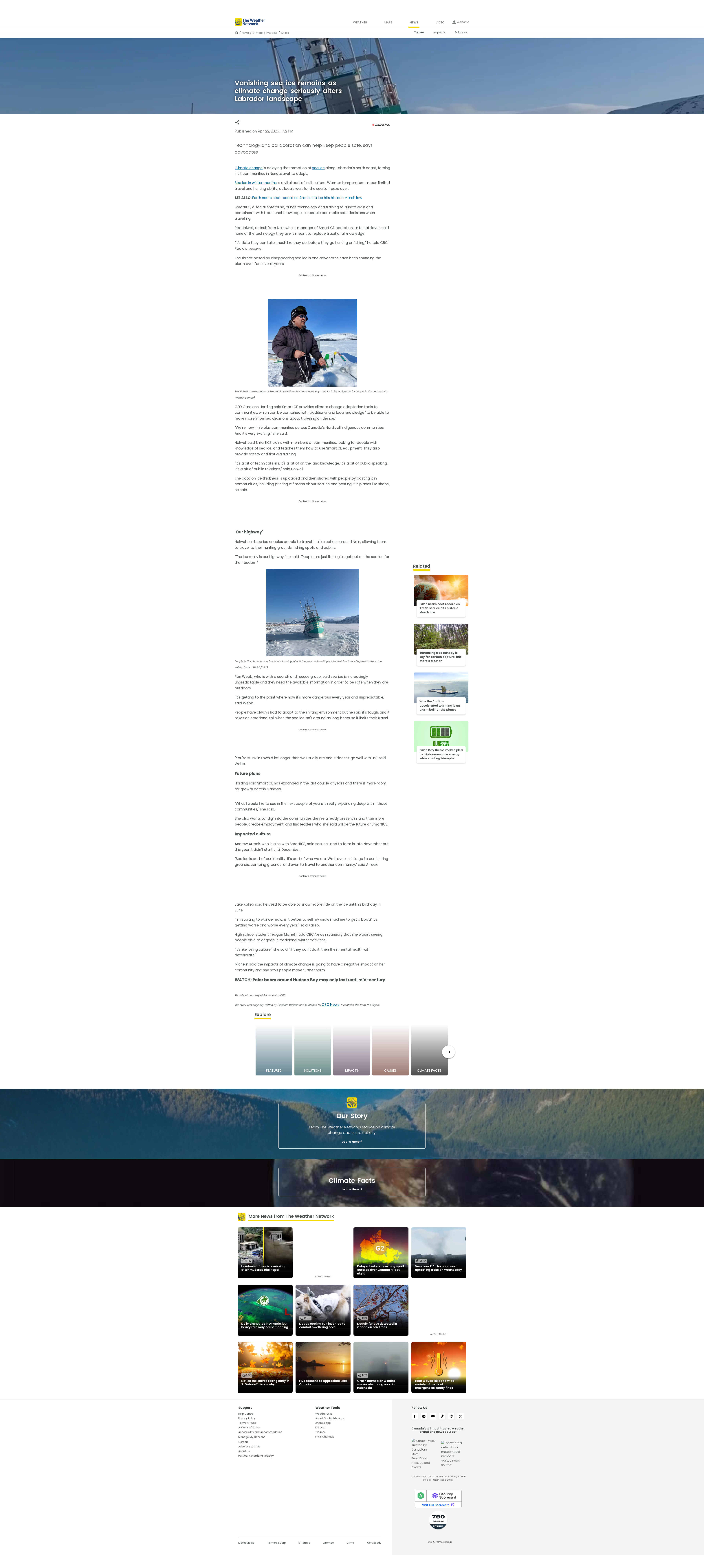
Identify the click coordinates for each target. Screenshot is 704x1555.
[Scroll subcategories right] (448, 1051)
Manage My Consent (251, 1437)
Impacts (271, 33)
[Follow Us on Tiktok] (442, 1416)
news (245, 33)
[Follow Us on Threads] (451, 1416)
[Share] (237, 122)
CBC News (331, 1004)
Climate (257, 33)
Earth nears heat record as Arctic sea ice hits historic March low (307, 197)
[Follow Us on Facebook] (414, 1416)
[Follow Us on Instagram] (423, 1416)
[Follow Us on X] (460, 1416)
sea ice (318, 167)
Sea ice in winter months (256, 182)
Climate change (249, 167)
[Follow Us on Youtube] (433, 1416)
